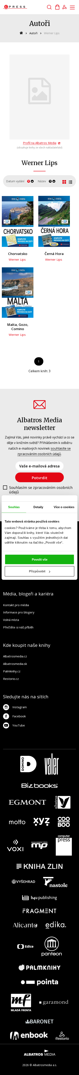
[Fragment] (40, 910)
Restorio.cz (11, 679)
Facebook (19, 716)
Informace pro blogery (18, 612)
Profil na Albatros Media (39, 143)
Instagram (19, 707)
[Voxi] (15, 845)
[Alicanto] (25, 925)
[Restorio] (62, 1036)
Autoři (33, 33)
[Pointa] (39, 982)
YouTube (18, 725)
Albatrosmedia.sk (15, 664)
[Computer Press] (64, 845)
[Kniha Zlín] (39, 866)
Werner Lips (17, 259)
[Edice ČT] (25, 946)
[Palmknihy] (39, 967)
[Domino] (28, 764)
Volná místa (11, 620)
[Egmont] (27, 802)
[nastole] (55, 882)
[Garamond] (53, 1002)
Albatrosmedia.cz (15, 656)
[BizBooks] (39, 785)
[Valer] (52, 764)
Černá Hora (54, 254)
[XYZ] (41, 822)
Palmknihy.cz (11, 671)
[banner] (26, 7)
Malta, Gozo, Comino (17, 327)
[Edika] (56, 925)
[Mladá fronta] (21, 1002)
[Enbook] (29, 1036)
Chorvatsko (17, 254)
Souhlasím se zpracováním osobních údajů (41, 489)
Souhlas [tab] (14, 507)
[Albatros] (62, 802)
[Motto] (17, 822)
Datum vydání (15, 181)
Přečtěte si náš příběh (18, 627)
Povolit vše (39, 559)
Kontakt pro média (16, 605)
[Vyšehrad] (23, 882)
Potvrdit (39, 477)
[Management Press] (39, 845)
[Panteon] (51, 946)
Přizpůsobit (37, 571)
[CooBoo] (64, 822)
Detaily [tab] (38, 507)
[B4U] (39, 897)
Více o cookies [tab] (64, 507)
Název (42, 181)
